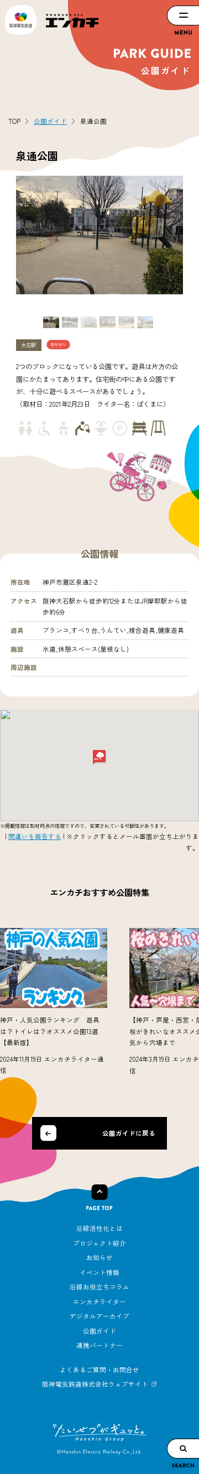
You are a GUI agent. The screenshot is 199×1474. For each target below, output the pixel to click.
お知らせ (99, 1257)
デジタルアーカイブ (99, 1316)
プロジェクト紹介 (99, 1243)
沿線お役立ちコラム (99, 1286)
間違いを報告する (34, 836)
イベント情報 (99, 1272)
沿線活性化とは (99, 1228)
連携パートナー (99, 1345)
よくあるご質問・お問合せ (99, 1369)
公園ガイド (99, 1330)
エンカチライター (99, 1301)
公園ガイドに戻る (128, 1133)
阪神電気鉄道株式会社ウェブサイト (95, 1383)
